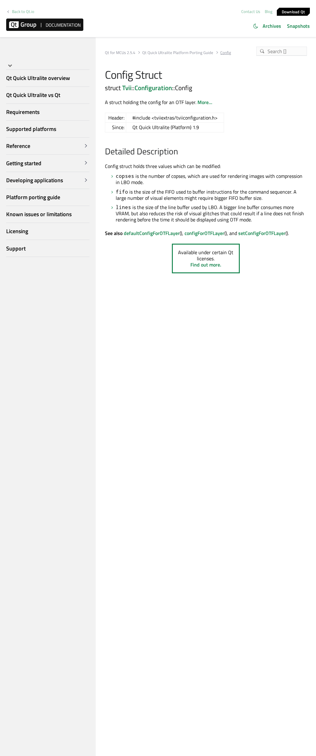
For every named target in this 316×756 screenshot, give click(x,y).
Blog (268, 11)
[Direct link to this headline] (181, 152)
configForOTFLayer (204, 233)
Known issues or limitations (39, 214)
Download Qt (293, 11)
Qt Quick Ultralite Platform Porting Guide (177, 53)
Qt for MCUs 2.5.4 (120, 53)
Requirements (23, 112)
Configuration (153, 88)
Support (16, 248)
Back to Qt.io (23, 12)
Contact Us (250, 11)
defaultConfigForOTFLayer (152, 233)
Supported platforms (31, 129)
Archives (272, 26)
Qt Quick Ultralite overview (38, 78)
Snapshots (298, 26)
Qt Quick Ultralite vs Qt (33, 95)
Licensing (17, 231)
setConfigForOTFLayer (261, 233)
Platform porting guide (33, 197)
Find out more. (205, 264)
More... (205, 102)
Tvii (126, 88)
